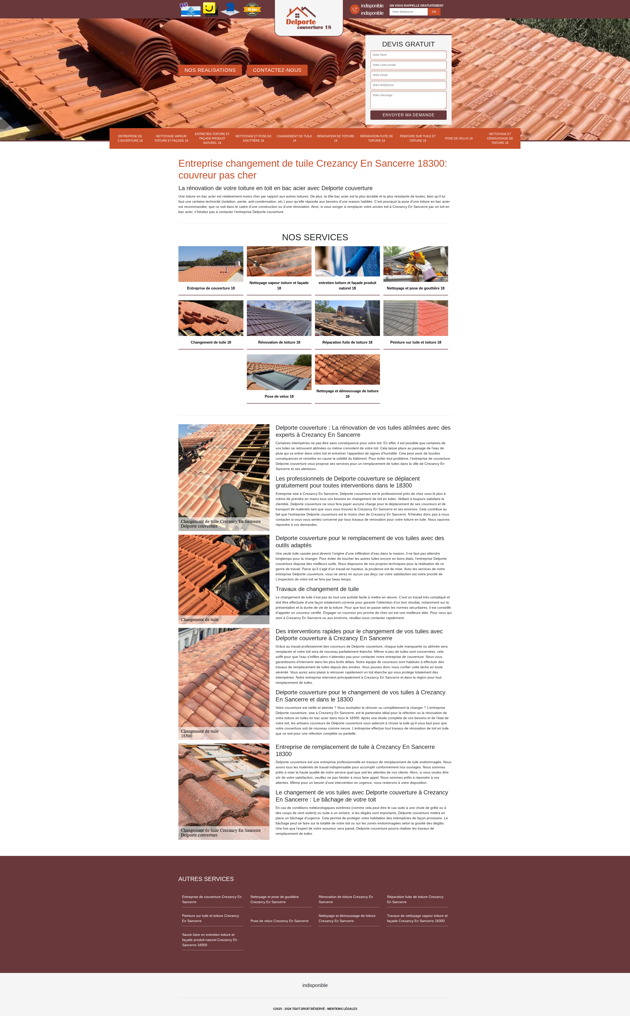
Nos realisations (210, 70)
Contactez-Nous (277, 70)
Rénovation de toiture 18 (335, 138)
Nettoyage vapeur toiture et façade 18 (171, 138)
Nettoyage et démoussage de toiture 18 (500, 138)
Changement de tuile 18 (294, 138)
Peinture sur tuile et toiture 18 (418, 138)
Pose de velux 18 (459, 138)
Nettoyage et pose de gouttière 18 (253, 138)
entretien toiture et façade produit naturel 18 (212, 138)
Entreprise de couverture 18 (130, 138)
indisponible (372, 5)
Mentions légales (342, 1009)
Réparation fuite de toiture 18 (376, 138)
